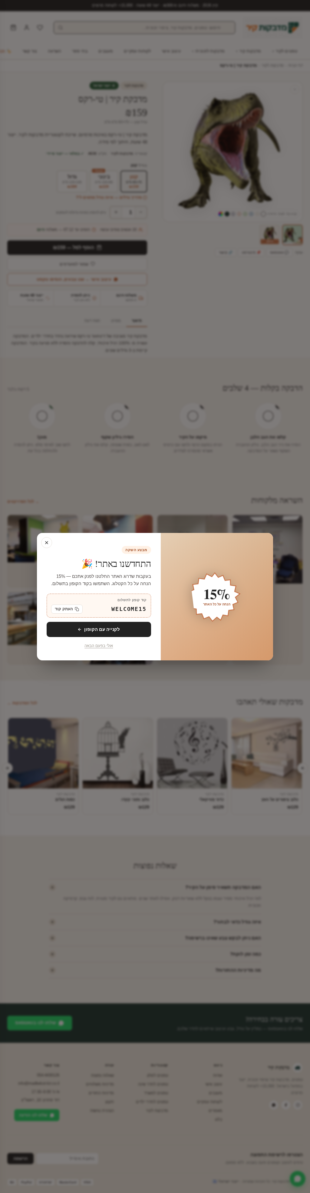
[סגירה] (46, 542)
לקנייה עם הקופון (102, 629)
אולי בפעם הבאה (98, 646)
